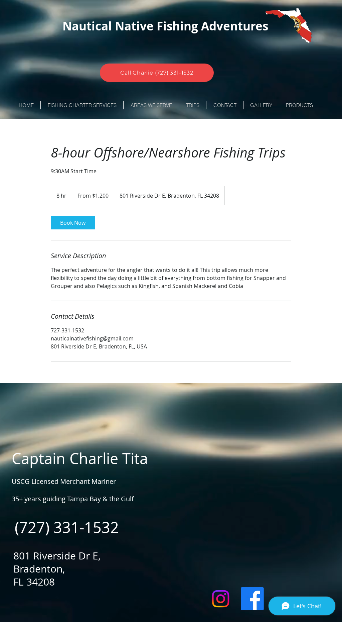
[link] (73, 222)
